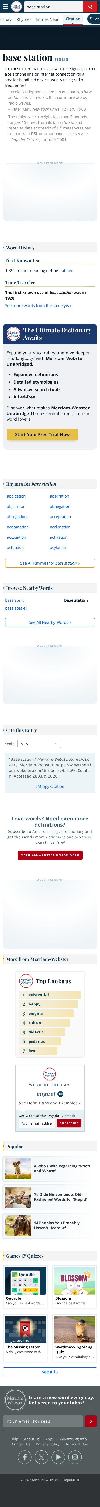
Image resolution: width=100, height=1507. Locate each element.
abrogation (17, 516)
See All (48, 1371)
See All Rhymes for (48, 563)
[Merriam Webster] (49, 1074)
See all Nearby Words (48, 622)
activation (58, 537)
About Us (32, 1439)
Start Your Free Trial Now (42, 434)
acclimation (60, 527)
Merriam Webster (15, 1400)
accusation (16, 537)
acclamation (18, 527)
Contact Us (21, 1444)
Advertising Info (74, 1439)
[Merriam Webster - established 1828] (16, 6)
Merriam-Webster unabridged (50, 855)
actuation (15, 547)
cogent (47, 1093)
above (67, 270)
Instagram (75, 1457)
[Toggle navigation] (5, 6)
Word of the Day (49, 1085)
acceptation (60, 516)
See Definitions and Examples (48, 1103)
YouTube (58, 1457)
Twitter (41, 1457)
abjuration (16, 506)
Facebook (25, 1457)
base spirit (14, 600)
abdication (16, 496)
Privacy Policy (48, 1444)
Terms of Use (76, 1444)
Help (15, 1439)
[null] (60, 1094)
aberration (59, 496)
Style (10, 744)
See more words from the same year (38, 305)
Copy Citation (52, 786)
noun (62, 58)
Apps (50, 1439)
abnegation (60, 506)
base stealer (16, 608)
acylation (58, 547)
